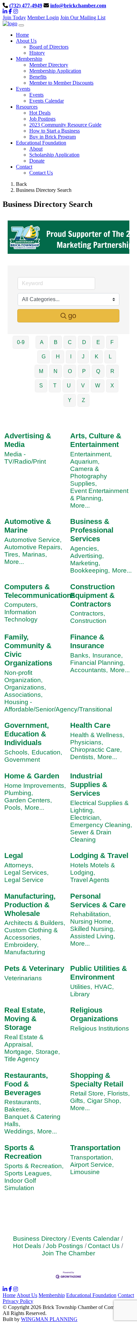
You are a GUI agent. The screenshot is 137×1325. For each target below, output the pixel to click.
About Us (27, 1295)
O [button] (70, 371)
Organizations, (25, 687)
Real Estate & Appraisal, (24, 1041)
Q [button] (98, 371)
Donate (37, 161)
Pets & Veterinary (34, 968)
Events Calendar (46, 101)
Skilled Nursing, (92, 928)
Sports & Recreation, (34, 1165)
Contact (126, 1295)
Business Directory (40, 1238)
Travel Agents (89, 879)
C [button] (70, 342)
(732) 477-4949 (25, 5)
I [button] (70, 356)
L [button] (110, 356)
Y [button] (69, 400)
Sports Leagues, (28, 1173)
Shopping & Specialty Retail (96, 1079)
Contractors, (87, 613)
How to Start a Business (54, 131)
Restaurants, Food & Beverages (26, 1084)
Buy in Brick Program (52, 137)
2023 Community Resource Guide (65, 125)
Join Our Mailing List (82, 17)
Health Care (90, 725)
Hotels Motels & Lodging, (92, 869)
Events (36, 95)
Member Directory (48, 65)
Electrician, (85, 817)
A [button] (42, 342)
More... (80, 505)
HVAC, (104, 986)
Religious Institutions (99, 1028)
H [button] (58, 356)
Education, (47, 752)
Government (22, 759)
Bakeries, (17, 1109)
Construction (88, 620)
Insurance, (107, 655)
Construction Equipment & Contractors (92, 595)
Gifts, (77, 1100)
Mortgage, (18, 1051)
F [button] (112, 342)
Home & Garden (31, 776)
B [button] (56, 342)
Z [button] (83, 400)
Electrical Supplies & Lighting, (99, 806)
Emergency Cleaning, (101, 824)
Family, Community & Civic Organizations (28, 650)
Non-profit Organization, (23, 676)
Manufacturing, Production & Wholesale (30, 905)
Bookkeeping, (90, 570)
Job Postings (42, 119)
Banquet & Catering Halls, (32, 1120)
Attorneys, (18, 865)
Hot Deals (40, 113)
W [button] (97, 385)
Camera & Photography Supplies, (88, 476)
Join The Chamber (68, 1253)
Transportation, (91, 1157)
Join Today (14, 17)
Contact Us (41, 173)
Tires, (12, 554)
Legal (13, 855)
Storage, (48, 1051)
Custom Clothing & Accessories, (31, 934)
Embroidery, (21, 944)
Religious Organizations (94, 1014)
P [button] (84, 371)
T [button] (55, 385)
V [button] (83, 385)
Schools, (16, 752)
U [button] (69, 385)
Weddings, (19, 1131)
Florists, (118, 1093)
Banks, (80, 655)
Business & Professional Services (91, 530)
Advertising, (87, 555)
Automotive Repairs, (33, 547)
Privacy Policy (18, 1301)
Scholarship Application (54, 155)
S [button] (41, 385)
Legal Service (24, 879)
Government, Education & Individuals (26, 734)
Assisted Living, (92, 936)
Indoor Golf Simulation (20, 1184)
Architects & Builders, (34, 922)
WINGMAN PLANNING (49, 1319)
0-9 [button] (21, 342)
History (37, 53)
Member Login (43, 17)
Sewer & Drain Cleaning (90, 836)
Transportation (95, 1147)
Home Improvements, (35, 785)
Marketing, (85, 563)
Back (21, 184)
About (36, 149)
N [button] (56, 371)
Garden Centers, (28, 800)
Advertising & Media (27, 440)
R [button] (112, 371)
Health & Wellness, (97, 734)
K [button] (96, 356)
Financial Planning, (97, 662)
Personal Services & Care (98, 900)
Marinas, (34, 554)
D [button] (84, 342)
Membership (52, 1295)
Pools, (13, 807)
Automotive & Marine (27, 525)
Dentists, (82, 756)
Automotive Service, (33, 539)
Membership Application (55, 71)
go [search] (72, 315)
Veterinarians (23, 978)
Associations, (23, 694)
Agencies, (84, 548)
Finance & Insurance (87, 641)
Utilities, (81, 986)
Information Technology (21, 616)
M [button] (41, 371)
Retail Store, (87, 1093)
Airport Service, (92, 1164)
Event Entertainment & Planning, (99, 494)
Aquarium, (84, 461)
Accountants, (89, 669)
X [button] (112, 385)
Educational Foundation (91, 1295)
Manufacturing (24, 952)
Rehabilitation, (90, 914)
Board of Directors (48, 47)
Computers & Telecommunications (39, 591)
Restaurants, (22, 1102)
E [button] (98, 342)
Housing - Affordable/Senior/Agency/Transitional (58, 705)
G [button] (44, 356)
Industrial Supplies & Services (88, 784)
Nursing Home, (91, 921)
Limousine (85, 1171)
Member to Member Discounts (61, 83)
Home (9, 1295)
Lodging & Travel (99, 855)
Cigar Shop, (104, 1100)
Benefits (38, 77)
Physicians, (86, 742)
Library (80, 994)
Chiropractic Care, (96, 749)
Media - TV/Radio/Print (25, 458)
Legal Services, (26, 872)
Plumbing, (18, 792)
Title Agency (21, 1059)
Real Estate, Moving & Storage (24, 1019)
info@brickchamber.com (78, 5)
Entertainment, (91, 454)
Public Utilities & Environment (98, 972)
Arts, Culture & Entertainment (95, 440)
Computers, (21, 604)
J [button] (83, 356)
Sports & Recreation (23, 1151)
